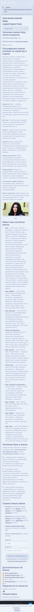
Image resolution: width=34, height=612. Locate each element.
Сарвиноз (8, 513)
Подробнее (16, 608)
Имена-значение (8, 2)
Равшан (7, 518)
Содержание (8, 28)
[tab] (15, 28)
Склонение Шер (10, 581)
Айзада (17, 508)
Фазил (7, 520)
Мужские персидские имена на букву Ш (18, 9)
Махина (19, 511)
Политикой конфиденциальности (17, 561)
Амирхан (8, 522)
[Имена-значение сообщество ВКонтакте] (30, 604)
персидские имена (21, 41)
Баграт (19, 518)
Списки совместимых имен (14, 526)
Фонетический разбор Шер (14, 577)
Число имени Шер (11, 573)
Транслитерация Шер (12, 575)
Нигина (7, 511)
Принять (17, 610)
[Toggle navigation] (30, 2)
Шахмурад (19, 520)
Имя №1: (8, 540)
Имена (8, 7)
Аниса (7, 508)
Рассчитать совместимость (17, 556)
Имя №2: (8, 547)
